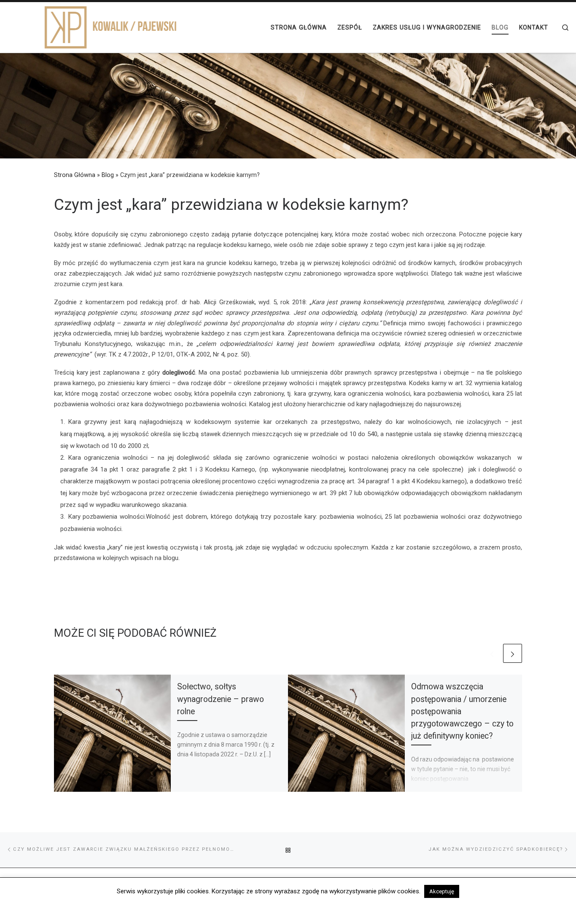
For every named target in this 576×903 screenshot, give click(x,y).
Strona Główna (74, 174)
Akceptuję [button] (441, 891)
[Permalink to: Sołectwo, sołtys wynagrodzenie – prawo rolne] (112, 733)
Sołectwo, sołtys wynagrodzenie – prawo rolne (220, 699)
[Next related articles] (512, 653)
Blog (108, 174)
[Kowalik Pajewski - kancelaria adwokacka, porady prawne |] (95, 26)
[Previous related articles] (491, 653)
